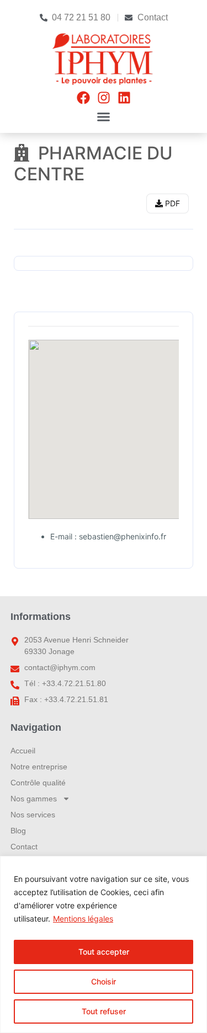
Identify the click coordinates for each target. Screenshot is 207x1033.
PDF (171, 203)
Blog (18, 830)
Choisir (103, 981)
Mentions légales (83, 918)
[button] (103, 116)
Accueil (22, 750)
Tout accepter (103, 951)
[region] (103, 944)
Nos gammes (33, 798)
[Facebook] (83, 97)
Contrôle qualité (38, 782)
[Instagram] (104, 97)
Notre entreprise (38, 766)
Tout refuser (104, 1011)
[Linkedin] (124, 97)
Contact (24, 846)
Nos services (32, 814)
